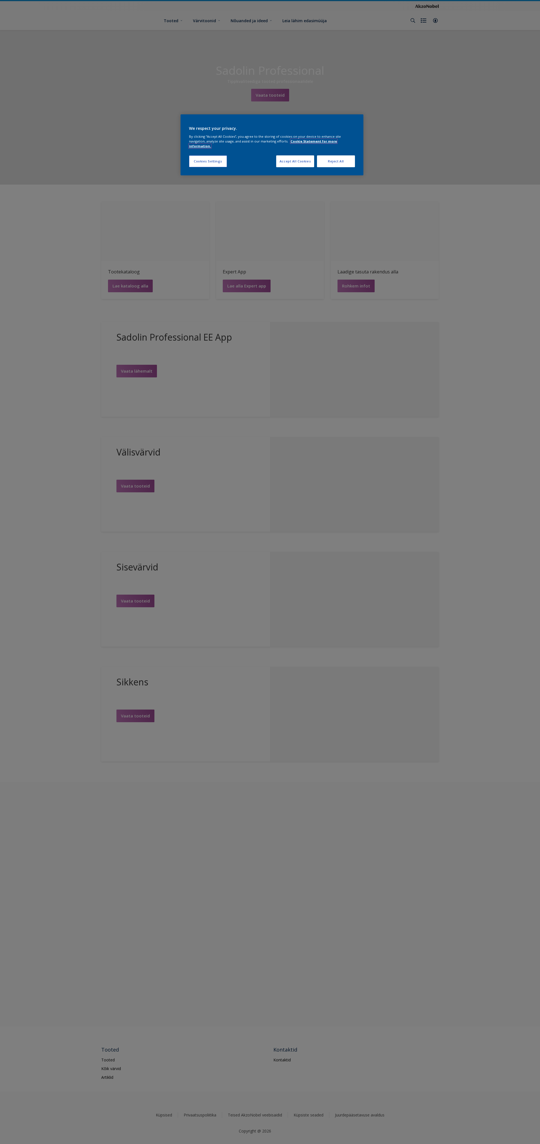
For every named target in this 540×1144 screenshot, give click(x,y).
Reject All (336, 161)
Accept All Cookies (295, 161)
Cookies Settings (208, 161)
